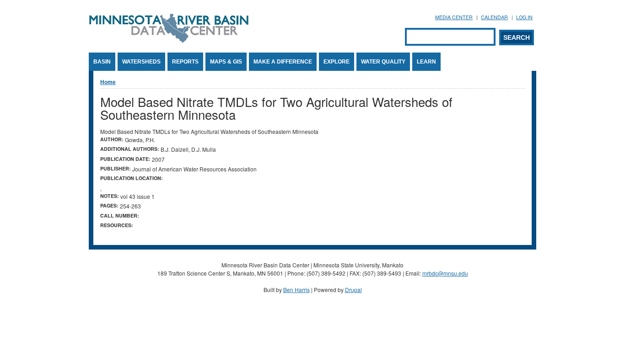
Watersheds (141, 61)
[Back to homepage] (169, 40)
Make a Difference (282, 61)
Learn (426, 61)
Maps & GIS (226, 61)
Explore (336, 61)
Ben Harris (296, 289)
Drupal (353, 289)
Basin (102, 61)
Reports (185, 61)
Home (108, 82)
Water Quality (383, 61)
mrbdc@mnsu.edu (445, 273)
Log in (524, 17)
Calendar (494, 17)
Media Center (454, 17)
